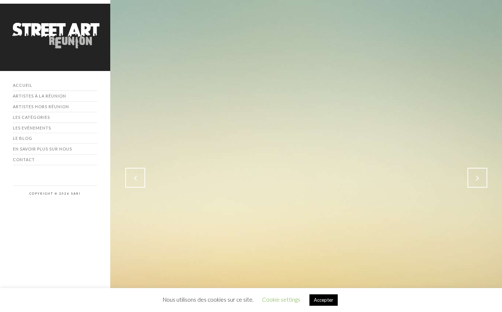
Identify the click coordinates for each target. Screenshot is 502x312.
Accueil (22, 85)
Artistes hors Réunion (41, 106)
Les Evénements (32, 127)
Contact (24, 159)
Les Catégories (31, 117)
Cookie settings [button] (281, 299)
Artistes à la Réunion (39, 95)
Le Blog (22, 138)
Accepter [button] (323, 300)
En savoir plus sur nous (42, 148)
